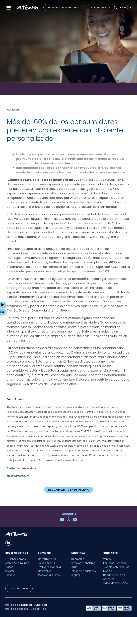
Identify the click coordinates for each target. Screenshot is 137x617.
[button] (62, 519)
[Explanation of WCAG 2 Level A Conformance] (94, 609)
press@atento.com (18, 476)
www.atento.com (75, 460)
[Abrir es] (130, 7)
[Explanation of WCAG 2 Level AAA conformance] (124, 609)
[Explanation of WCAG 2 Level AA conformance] (109, 609)
